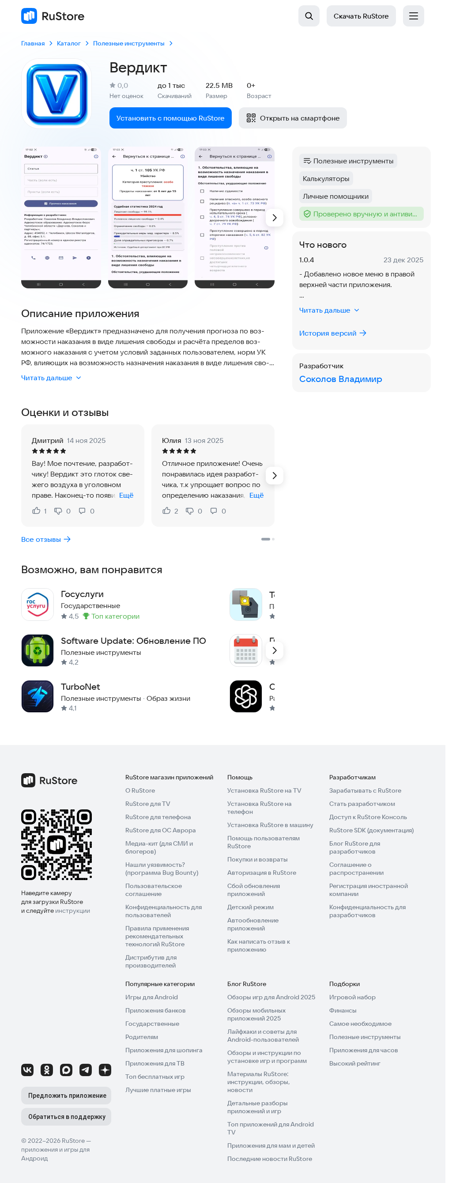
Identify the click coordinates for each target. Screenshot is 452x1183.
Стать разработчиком (362, 804)
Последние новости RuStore (269, 1159)
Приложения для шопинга (164, 1050)
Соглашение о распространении (356, 869)
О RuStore (140, 790)
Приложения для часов (363, 1050)
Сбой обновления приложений (253, 890)
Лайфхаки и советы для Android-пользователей (263, 1035)
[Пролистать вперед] (274, 218)
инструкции (72, 911)
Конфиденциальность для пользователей (163, 911)
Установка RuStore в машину (270, 825)
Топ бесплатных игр (155, 1077)
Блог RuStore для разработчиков (354, 847)
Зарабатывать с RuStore (365, 790)
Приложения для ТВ (155, 1063)
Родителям (141, 1037)
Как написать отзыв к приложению (258, 945)
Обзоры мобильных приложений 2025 (256, 1014)
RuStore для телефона (158, 817)
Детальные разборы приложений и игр (257, 1107)
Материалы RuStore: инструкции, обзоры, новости (258, 1082)
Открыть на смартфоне (300, 117)
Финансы (343, 1010)
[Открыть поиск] (309, 15)
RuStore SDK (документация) (371, 830)
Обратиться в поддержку (66, 1116)
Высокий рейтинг (354, 1063)
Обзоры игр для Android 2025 (271, 997)
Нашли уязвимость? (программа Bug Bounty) (161, 869)
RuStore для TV (147, 804)
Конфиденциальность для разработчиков (367, 911)
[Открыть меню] (413, 15)
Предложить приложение (67, 1095)
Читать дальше (46, 377)
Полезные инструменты (365, 1037)
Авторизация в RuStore (261, 873)
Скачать (361, 15)
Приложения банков (155, 1010)
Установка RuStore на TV (264, 790)
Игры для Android (151, 997)
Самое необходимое (360, 1024)
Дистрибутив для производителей (151, 961)
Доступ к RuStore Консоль (368, 817)
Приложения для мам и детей (271, 1145)
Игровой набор (352, 997)
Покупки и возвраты (257, 859)
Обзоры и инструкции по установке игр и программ (267, 1057)
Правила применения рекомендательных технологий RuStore (157, 936)
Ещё (126, 495)
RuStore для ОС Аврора (160, 830)
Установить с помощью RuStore (171, 117)
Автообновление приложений (253, 924)
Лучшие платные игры (158, 1090)
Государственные (152, 1024)
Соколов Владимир (340, 378)
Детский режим (250, 907)
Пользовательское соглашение (153, 890)
